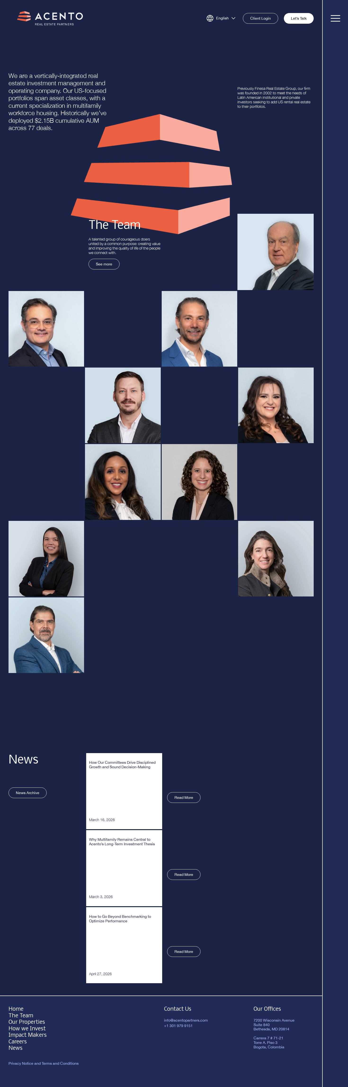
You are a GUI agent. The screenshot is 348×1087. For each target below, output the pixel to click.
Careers (18, 1042)
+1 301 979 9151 (178, 1025)
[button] (275, 252)
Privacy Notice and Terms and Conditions (44, 1063)
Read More (183, 797)
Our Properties (27, 1022)
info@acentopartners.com (186, 1020)
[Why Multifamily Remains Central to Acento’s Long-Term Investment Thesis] (124, 868)
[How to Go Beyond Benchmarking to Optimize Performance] (124, 945)
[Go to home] (50, 18)
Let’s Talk (299, 18)
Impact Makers (28, 1035)
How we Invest (27, 1029)
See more (104, 264)
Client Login (260, 18)
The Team (21, 1016)
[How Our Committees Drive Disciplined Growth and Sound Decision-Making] (124, 791)
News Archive (27, 793)
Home (16, 1009)
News (15, 1048)
